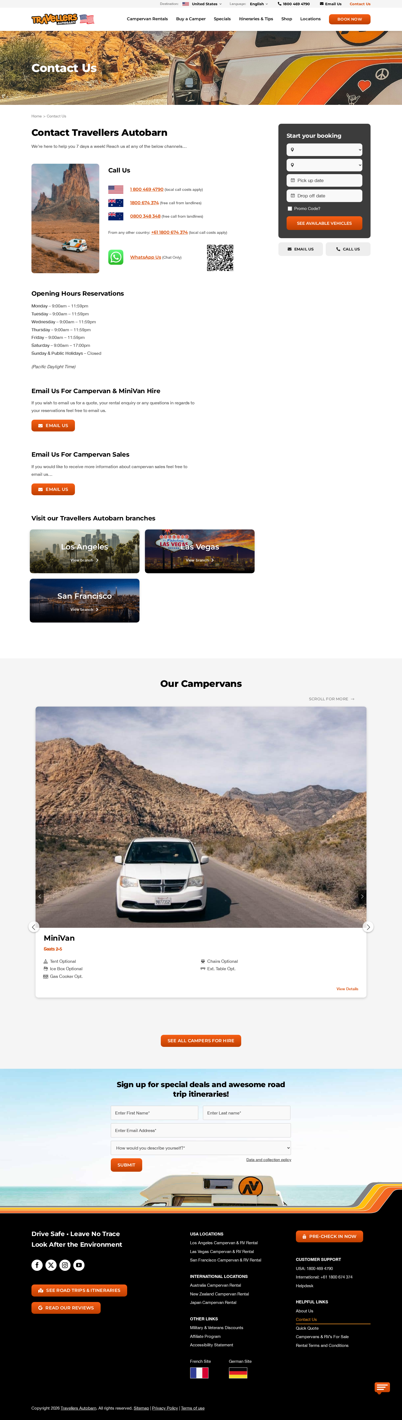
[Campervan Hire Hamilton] (84, 601)
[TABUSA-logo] (62, 15)
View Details (347, 988)
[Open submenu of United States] (219, 4)
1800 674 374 (144, 202)
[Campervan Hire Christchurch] (200, 551)
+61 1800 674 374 (169, 232)
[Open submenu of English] (266, 4)
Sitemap (141, 1408)
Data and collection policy (268, 1159)
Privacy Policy (165, 1408)
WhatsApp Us (145, 257)
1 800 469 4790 (147, 189)
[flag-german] (238, 1369)
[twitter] (51, 1265)
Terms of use (193, 1408)
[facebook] (37, 1265)
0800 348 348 (145, 216)
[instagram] (65, 1265)
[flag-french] (199, 1369)
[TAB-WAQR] (220, 246)
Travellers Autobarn (78, 1408)
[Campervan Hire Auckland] (84, 551)
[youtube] (79, 1265)
